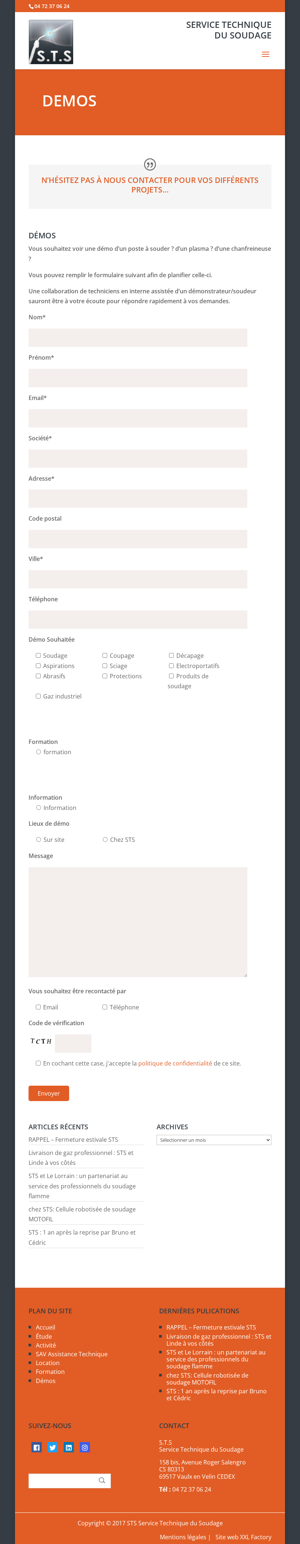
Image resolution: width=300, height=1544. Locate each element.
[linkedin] (69, 1447)
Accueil (45, 1327)
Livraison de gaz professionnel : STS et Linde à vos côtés (218, 1339)
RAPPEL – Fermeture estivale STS (73, 1140)
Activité (46, 1345)
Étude (44, 1336)
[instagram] (85, 1447)
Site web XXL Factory (243, 1537)
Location (48, 1363)
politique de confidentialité (175, 1063)
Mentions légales (183, 1537)
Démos (46, 1381)
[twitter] (53, 1447)
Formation (50, 1372)
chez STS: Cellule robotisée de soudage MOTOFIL (207, 1378)
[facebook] (36, 1447)
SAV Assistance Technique (72, 1354)
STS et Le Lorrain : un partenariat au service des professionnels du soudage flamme (82, 1186)
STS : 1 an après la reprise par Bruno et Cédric (216, 1394)
